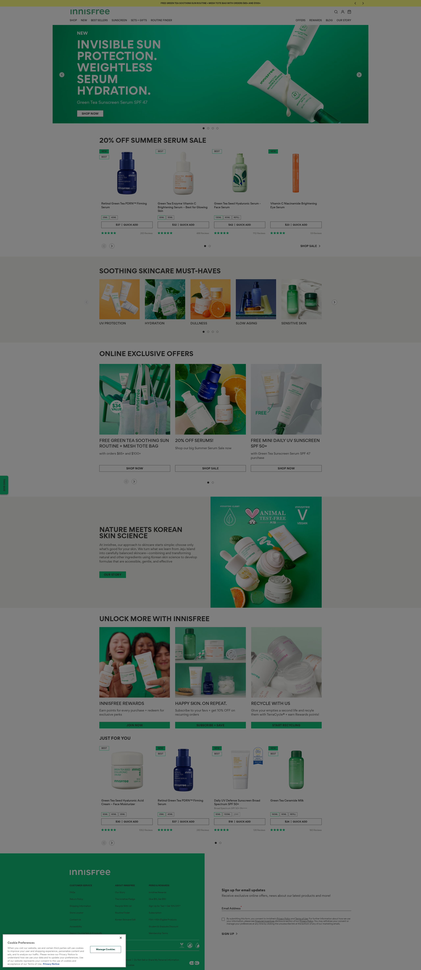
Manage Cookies (105, 949)
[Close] (120, 937)
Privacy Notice (51, 964)
